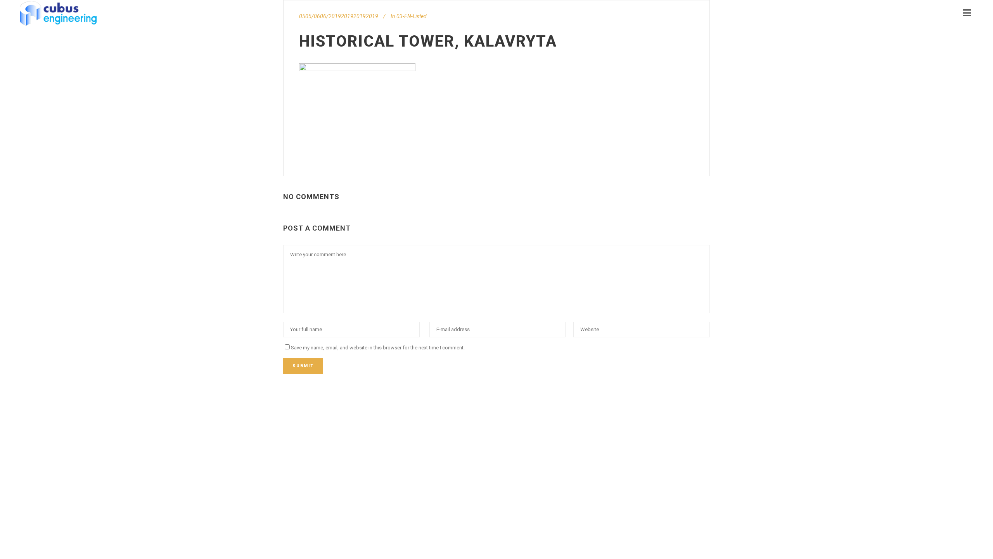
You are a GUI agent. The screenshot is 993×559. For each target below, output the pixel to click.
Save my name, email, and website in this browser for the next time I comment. (378, 348)
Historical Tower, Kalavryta (428, 41)
